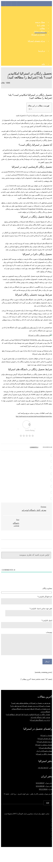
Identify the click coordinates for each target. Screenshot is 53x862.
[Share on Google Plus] (52, 480)
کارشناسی (36, 391)
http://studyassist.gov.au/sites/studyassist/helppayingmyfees (34, 416)
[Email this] (52, 498)
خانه (43, 64)
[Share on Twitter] (52, 461)
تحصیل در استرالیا (38, 35)
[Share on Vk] (52, 492)
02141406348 (40, 786)
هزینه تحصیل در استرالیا (35, 387)
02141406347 (40, 783)
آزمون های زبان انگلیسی (29, 327)
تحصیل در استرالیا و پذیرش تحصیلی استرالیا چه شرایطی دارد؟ (30, 706)
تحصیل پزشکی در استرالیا (43, 745)
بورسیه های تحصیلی (16, 279)
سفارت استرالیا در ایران (44, 751)
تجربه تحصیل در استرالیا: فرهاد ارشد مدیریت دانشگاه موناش (30, 709)
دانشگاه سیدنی (45, 712)
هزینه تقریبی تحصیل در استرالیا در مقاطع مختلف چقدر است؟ (30, 703)
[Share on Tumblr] (52, 474)
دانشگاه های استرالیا (45, 259)
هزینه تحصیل (48, 131)
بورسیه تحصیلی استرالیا (44, 742)
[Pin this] (52, 486)
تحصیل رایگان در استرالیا (44, 754)
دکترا (10, 150)
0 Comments (34, 447)
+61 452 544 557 (43, 768)
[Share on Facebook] (52, 455)
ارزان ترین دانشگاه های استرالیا (40, 720)
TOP (47, 803)
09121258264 (43, 789)
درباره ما (41, 51)
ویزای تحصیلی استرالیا (36, 41)
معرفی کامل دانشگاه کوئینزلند (40, 717)
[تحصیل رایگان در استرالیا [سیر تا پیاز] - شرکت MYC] (26, 12)
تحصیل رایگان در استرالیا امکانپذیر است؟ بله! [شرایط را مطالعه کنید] (28, 714)
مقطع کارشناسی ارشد (44, 172)
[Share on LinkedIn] (52, 467)
